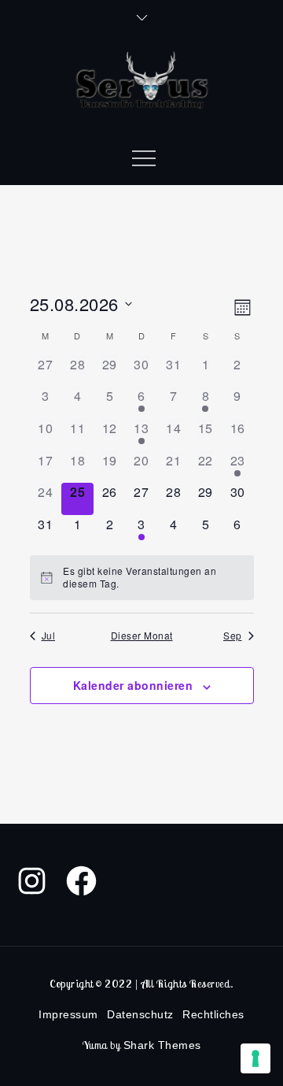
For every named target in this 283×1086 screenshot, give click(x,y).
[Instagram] (32, 881)
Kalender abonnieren (133, 685)
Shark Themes (162, 1045)
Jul (49, 635)
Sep (232, 635)
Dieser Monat (142, 635)
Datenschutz (140, 1014)
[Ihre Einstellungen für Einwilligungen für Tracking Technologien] (255, 1058)
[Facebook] (81, 881)
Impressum (68, 1014)
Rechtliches (213, 1014)
